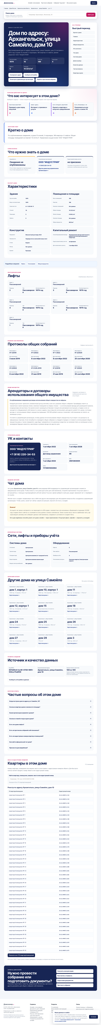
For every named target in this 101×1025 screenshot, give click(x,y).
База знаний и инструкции (58, 1009)
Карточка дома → (14, 595)
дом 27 (13, 637)
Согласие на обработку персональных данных (14, 1016)
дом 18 (71, 605)
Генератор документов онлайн (36, 1019)
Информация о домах (36, 1017)
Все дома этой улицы (87, 581)
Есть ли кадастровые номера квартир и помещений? (26, 736)
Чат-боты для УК (35, 1015)
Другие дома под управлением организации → (48, 169)
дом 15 (42, 605)
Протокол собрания (46, 3)
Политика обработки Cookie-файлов (12, 1017)
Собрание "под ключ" (59, 3)
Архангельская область (24, 8)
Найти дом (91, 14)
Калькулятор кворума (36, 1010)
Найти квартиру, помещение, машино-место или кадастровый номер (31, 775)
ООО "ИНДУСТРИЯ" (49, 162)
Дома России (12, 8)
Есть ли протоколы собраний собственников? (24, 730)
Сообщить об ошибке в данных (19, 680)
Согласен (93, 1016)
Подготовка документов (65, 980)
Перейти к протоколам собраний (46, 79)
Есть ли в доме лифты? (16, 724)
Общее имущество (78, 44)
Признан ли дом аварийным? (18, 748)
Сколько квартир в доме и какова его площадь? (24, 707)
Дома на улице (77, 60)
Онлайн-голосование (34, 3)
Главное (75, 36)
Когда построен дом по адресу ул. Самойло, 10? (24, 701)
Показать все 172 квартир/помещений (21, 955)
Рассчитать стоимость (64, 976)
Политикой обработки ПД (67, 1019)
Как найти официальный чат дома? (20, 742)
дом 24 (13, 621)
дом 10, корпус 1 (48, 589)
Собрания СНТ (34, 1012)
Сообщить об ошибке (31, 75)
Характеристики (78, 40)
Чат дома (76, 52)
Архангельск (34, 8)
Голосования (31, 263)
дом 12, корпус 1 (19, 605)
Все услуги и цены (72, 3)
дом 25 (42, 621)
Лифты (23, 263)
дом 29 (42, 637)
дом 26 (71, 621)
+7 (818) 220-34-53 (45, 165)
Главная (6, 8)
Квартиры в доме (78, 73)
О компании (54, 1007)
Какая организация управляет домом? (21, 713)
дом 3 (70, 637)
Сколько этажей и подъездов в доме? (21, 718)
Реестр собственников (36, 1014)
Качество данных (78, 65)
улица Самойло (43, 8)
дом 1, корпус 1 (18, 589)
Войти (94, 3)
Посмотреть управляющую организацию (21, 79)
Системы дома (77, 56)
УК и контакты (77, 48)
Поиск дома (10, 13)
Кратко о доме (77, 32)
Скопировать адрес (15, 75)
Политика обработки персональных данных (14, 1014)
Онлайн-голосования (36, 1007)
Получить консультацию (65, 971)
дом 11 (71, 589)
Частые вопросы (78, 69)
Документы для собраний (37, 1009)
